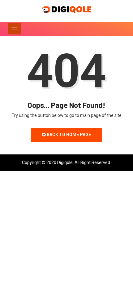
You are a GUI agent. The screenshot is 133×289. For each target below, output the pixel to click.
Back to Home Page (68, 134)
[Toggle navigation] (14, 29)
